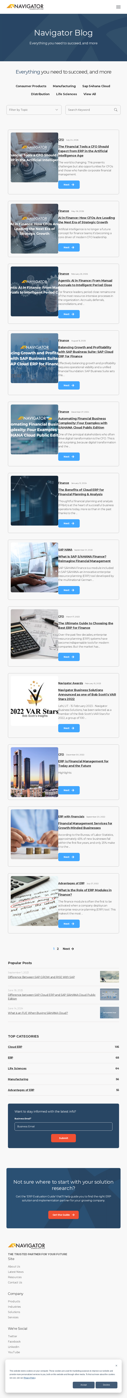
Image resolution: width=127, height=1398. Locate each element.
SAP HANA (65, 549)
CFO (61, 139)
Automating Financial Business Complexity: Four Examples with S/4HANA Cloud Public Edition (82, 423)
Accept (84, 1385)
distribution (40, 94)
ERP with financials (71, 816)
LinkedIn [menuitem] (13, 1347)
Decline (106, 1385)
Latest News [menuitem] (15, 1271)
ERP (10, 1057)
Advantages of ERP (71, 883)
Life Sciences (17, 1068)
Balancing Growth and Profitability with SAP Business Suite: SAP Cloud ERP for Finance (85, 352)
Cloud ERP (15, 1046)
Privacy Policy (29, 1378)
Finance (63, 211)
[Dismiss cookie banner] (116, 1365)
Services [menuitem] (13, 1317)
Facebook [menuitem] (14, 1341)
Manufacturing (18, 1079)
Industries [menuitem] (14, 1306)
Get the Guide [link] (61, 1214)
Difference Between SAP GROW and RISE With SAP (41, 977)
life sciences (66, 94)
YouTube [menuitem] (14, 1352)
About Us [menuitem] (14, 1266)
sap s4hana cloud (96, 86)
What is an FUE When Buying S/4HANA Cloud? (38, 1013)
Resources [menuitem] (14, 1277)
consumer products (31, 86)
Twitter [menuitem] (12, 1336)
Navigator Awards (70, 683)
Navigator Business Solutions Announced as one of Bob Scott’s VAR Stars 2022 (87, 694)
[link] (25, 6)
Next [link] (66, 184)
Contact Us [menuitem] (15, 1282)
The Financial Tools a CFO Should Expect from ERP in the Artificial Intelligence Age (83, 151)
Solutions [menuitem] (14, 1312)
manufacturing (64, 86)
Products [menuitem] (14, 1301)
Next (66, 949)
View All (90, 94)
